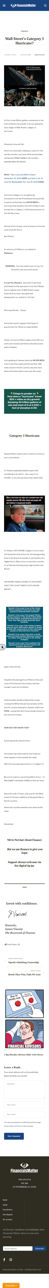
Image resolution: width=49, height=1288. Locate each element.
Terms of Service (23, 1126)
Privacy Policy (9, 1126)
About (5, 1205)
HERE (27, 780)
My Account (7, 1219)
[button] (2, 647)
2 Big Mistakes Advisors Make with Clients (23, 1054)
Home (5, 1200)
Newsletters (7, 1209)
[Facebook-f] (4, 1259)
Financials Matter (10, 1269)
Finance (24, 31)
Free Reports (8, 1214)
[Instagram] (10, 1259)
